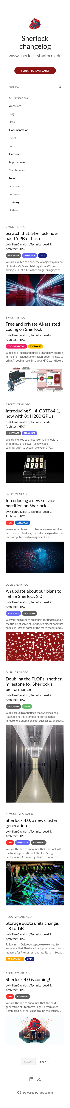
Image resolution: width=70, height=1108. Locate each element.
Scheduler (15, 186)
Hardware (15, 154)
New (12, 178)
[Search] (60, 87)
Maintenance (17, 170)
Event (12, 138)
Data (12, 122)
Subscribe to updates (35, 70)
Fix (11, 146)
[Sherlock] (35, 24)
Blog (11, 114)
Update (13, 210)
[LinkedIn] (33, 1079)
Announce (15, 106)
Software (14, 194)
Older (42, 1061)
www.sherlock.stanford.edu (35, 55)
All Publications (18, 98)
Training (14, 202)
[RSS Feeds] (39, 1079)
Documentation (18, 130)
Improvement (17, 162)
